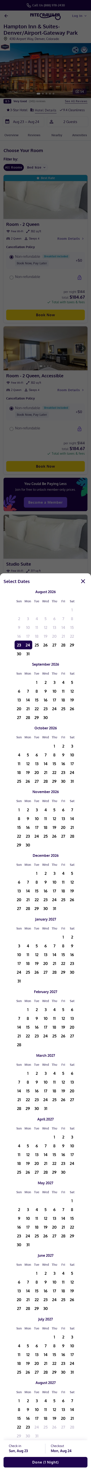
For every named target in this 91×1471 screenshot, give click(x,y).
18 (36, 636)
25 (37, 645)
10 (28, 627)
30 (19, 653)
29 (72, 645)
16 (19, 636)
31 (28, 653)
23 (19, 645)
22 (72, 636)
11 (36, 627)
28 (63, 645)
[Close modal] (83, 581)
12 (45, 627)
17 (28, 636)
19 (45, 636)
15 (72, 627)
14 (63, 627)
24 (28, 645)
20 (54, 636)
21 (63, 636)
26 (45, 645)
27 (54, 645)
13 (54, 627)
